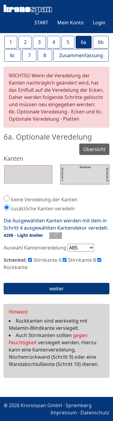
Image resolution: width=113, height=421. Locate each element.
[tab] (11, 42)
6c (12, 55)
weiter (56, 288)
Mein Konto (70, 22)
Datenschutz (94, 412)
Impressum (64, 412)
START (41, 22)
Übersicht (94, 149)
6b (101, 42)
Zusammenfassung (81, 55)
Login (99, 22)
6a (83, 42)
